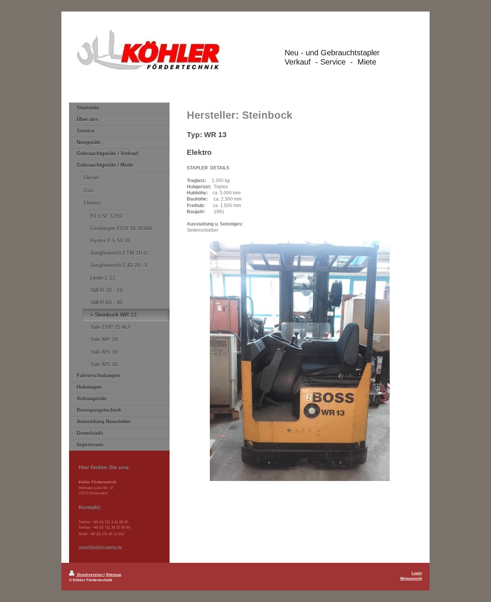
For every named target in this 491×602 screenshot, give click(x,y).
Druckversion (90, 574)
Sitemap (113, 574)
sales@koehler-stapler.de (100, 547)
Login (417, 573)
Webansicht (411, 578)
